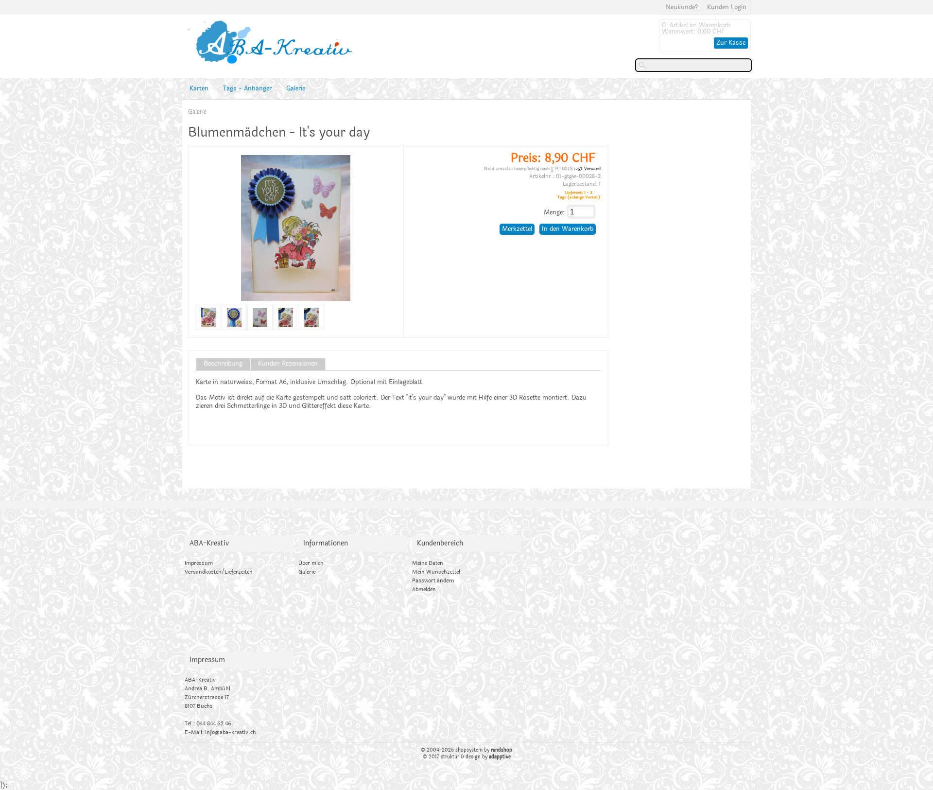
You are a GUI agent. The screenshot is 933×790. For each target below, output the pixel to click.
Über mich (311, 563)
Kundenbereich (440, 543)
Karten (199, 88)
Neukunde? (682, 7)
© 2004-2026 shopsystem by (466, 750)
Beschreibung (223, 364)
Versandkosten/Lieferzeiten (219, 572)
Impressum (199, 563)
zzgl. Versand (587, 168)
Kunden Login (726, 7)
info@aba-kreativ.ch (230, 732)
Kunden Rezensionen (288, 364)
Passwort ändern (433, 581)
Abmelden (424, 589)
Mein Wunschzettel (436, 572)
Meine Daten (427, 563)
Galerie (295, 88)
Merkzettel (517, 229)
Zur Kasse (730, 43)
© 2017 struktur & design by (467, 757)
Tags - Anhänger (247, 88)
